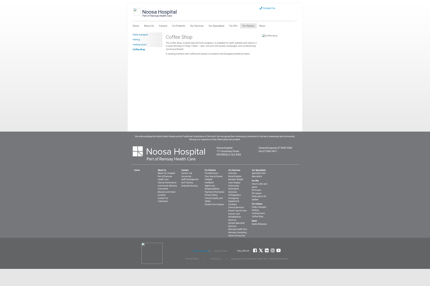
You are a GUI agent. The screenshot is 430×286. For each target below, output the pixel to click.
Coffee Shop (139, 49)
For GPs (233, 26)
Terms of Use (220, 251)
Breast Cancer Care (237, 210)
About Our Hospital (166, 173)
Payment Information (214, 192)
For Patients (178, 26)
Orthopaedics (234, 195)
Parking (136, 39)
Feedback (209, 182)
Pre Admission (211, 173)
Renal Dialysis (235, 176)
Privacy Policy (211, 195)
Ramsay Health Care (258, 258)
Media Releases (259, 224)
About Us (149, 26)
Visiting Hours (139, 44)
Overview (232, 173)
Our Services (197, 26)
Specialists (257, 176)
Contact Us (268, 8)
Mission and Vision (167, 192)
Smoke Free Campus (214, 204)
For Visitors (248, 26)
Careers (163, 26)
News (262, 26)
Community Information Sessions (233, 189)
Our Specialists (216, 26)
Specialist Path (259, 173)
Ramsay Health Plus (237, 229)
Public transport (140, 34)
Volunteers (163, 201)
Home (136, 26)
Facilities (232, 204)
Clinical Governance (167, 182)
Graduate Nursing (189, 186)
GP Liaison (257, 193)
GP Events (256, 190)
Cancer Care (234, 214)
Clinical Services (236, 207)
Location (162, 195)
